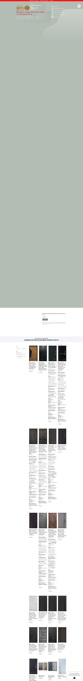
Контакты (56, 17)
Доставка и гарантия (59, 14)
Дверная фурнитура (59, 12)
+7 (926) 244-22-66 (35, 5)
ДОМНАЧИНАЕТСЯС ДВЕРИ (34, 8)
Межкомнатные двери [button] (44, 0)
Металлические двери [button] (34, 0)
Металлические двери (59, 8)
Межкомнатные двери (59, 10)
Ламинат (51, 0)
